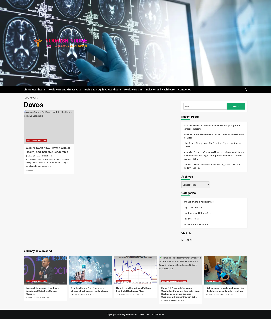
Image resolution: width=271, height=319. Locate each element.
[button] (245, 89)
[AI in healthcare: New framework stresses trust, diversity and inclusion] (90, 270)
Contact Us (184, 89)
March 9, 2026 (86, 295)
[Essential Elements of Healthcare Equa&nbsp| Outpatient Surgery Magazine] (45, 270)
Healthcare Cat (133, 89)
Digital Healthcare (34, 89)
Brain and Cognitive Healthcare (102, 89)
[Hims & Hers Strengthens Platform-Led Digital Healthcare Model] (135, 270)
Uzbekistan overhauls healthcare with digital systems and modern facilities (212, 166)
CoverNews (144, 314)
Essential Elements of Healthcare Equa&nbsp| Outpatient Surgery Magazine (212, 127)
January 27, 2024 (41, 156)
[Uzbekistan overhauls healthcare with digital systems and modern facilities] (225, 270)
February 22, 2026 (132, 295)
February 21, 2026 (222, 295)
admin (30, 156)
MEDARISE (187, 240)
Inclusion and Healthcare (160, 89)
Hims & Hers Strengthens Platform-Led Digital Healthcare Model (212, 145)
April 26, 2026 (40, 298)
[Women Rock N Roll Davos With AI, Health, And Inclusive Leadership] (49, 127)
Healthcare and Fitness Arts (64, 89)
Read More (30, 170)
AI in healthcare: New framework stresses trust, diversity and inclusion (213, 136)
